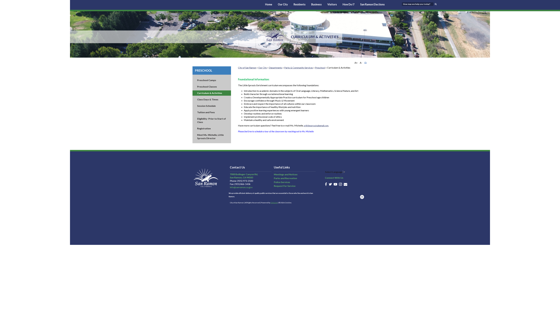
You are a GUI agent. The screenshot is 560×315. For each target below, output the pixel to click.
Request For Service (284, 185)
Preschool (203, 70)
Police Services (282, 182)
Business (316, 4)
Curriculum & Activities (209, 93)
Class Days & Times (207, 99)
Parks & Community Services (298, 67)
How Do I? (349, 4)
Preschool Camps (206, 80)
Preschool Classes (207, 86)
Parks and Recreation (285, 178)
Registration (204, 128)
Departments (275, 67)
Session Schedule (206, 105)
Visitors (332, 4)
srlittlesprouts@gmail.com (316, 125)
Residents (300, 4)
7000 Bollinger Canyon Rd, (244, 174)
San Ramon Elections (372, 4)
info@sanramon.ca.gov (241, 187)
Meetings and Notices (286, 174)
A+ (356, 62)
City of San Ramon (247, 67)
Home (268, 4)
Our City (283, 4)
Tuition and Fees (206, 112)
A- (361, 62)
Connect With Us (334, 177)
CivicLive (274, 203)
